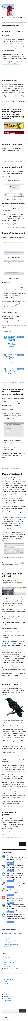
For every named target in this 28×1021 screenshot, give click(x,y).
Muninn (15, 39)
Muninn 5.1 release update (11, 944)
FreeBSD (17, 519)
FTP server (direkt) (9, 962)
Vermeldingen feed (9, 996)
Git (7, 177)
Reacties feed (7, 998)
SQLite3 (4, 645)
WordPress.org (7, 1000)
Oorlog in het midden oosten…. (12, 937)
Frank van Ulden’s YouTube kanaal (13, 933)
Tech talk (11, 74)
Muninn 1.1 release (11, 684)
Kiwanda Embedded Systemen (12, 968)
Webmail (6, 964)
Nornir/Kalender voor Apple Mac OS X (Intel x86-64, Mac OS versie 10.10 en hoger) (12, 341)
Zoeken (4, 1008)
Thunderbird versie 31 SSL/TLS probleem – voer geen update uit (12, 391)
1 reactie (17, 468)
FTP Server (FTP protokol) (11, 961)
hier (23, 237)
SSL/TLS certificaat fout (14, 400)
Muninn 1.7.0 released (12, 31)
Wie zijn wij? (7, 957)
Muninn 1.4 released (12, 167)
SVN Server (7, 966)
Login (5, 994)
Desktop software (8, 979)
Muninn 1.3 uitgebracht (13, 233)
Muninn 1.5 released (12, 144)
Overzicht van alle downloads (11, 959)
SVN (3, 177)
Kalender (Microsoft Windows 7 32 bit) (11, 371)
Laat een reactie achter (19, 74)
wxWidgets (16, 643)
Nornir (6, 983)
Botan (6, 769)
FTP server (21, 150)
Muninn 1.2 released (12, 474)
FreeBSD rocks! (9, 80)
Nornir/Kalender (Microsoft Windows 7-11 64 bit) (12, 357)
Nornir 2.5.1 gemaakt (9, 941)
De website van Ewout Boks (13, 18)
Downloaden (21, 336)
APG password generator (18, 517)
